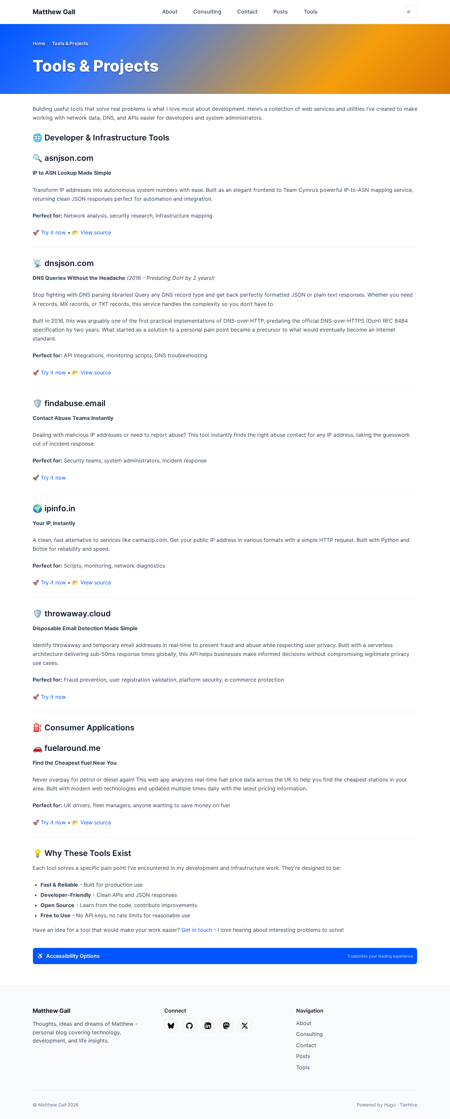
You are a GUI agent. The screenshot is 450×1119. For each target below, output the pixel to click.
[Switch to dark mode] (410, 11)
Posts (303, 1056)
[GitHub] (189, 1025)
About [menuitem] (170, 11)
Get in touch (197, 930)
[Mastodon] (226, 1025)
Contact (306, 1045)
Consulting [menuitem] (207, 11)
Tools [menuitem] (311, 11)
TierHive (408, 1104)
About (303, 1023)
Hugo (390, 1104)
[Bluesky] (171, 1025)
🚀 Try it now (49, 232)
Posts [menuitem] (280, 11)
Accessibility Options (225, 956)
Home (39, 43)
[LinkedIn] (207, 1025)
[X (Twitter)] (244, 1025)
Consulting (309, 1034)
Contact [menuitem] (247, 11)
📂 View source (91, 232)
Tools (303, 1067)
